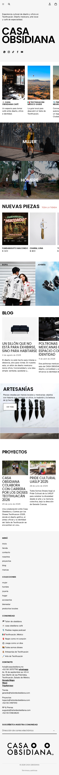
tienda (5, 548)
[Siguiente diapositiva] (54, 92)
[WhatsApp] (4, 52)
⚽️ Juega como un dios (12, 643)
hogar (4, 595)
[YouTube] (22, 52)
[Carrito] (56, 4)
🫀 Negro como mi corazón (14, 639)
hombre (29, 180)
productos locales (10, 608)
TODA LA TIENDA (49, 207)
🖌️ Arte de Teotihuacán (12, 656)
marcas (5, 569)
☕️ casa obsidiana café (12, 625)
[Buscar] (9, 4)
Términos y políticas (29, 770)
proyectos (6, 561)
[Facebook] (17, 52)
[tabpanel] (29, 405)
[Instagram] (9, 52)
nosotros (6, 556)
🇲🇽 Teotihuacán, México (12, 634)
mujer (4, 582)
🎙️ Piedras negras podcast (14, 630)
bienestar (6, 604)
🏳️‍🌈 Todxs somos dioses (12, 647)
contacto (6, 552)
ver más (10, 406)
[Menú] (3, 4)
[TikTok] (13, 52)
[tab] (29, 430)
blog (4, 565)
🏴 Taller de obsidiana (12, 621)
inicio (4, 543)
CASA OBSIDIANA (32, 765)
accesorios (7, 600)
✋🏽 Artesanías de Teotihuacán (15, 652)
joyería (5, 591)
